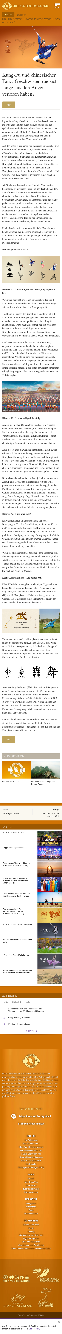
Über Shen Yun (31, 1182)
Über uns (31, 1135)
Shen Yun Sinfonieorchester (31, 1147)
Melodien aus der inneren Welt (50, 815)
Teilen (8, 104)
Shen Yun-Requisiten (31, 1241)
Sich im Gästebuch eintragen (31, 1123)
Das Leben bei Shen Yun (31, 1150)
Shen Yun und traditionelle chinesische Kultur (31, 1248)
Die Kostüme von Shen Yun (31, 1235)
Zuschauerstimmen (31, 1188)
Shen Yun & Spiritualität (31, 1160)
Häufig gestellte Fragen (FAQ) (31, 1167)
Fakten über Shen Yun (31, 1153)
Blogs (31, 1210)
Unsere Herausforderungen (31, 1157)
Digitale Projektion (31, 1238)
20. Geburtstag (31, 1140)
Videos (31, 1174)
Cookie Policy (34, 1328)
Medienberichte (31, 1192)
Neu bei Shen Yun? (31, 1143)
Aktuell (31, 1178)
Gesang (31, 1231)
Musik (31, 1228)
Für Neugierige (31, 1220)
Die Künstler (31, 1164)
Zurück (9, 14)
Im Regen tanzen (11, 813)
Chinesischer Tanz (31, 1224)
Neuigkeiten (21, 14)
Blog (28, 1001)
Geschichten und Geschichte (31, 1245)
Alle (6, 1001)
